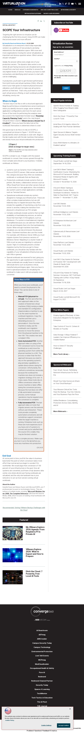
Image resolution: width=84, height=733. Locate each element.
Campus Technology (42, 647)
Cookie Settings (46, 725)
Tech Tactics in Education (42, 698)
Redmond (42, 677)
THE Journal (42, 706)
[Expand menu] (79, 4)
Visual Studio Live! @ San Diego (65, 161)
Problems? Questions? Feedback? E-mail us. (42, 731)
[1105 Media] (42, 620)
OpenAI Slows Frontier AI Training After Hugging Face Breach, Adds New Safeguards (66, 108)
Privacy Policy (68, 65)
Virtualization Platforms (33, 13)
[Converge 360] (42, 611)
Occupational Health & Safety (42, 668)
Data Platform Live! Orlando (63, 242)
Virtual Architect (9, 25)
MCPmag (42, 660)
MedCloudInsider (42, 664)
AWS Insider (42, 639)
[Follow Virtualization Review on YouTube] (72, 4)
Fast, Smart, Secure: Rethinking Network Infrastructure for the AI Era (65, 372)
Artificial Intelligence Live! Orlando (65, 212)
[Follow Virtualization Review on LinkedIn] (60, 4)
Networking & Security (68, 9)
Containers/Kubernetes (30, 9)
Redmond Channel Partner (42, 681)
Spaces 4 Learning (42, 689)
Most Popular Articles (62, 100)
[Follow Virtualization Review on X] (63, 4)
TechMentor (42, 693)
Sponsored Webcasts (62, 365)
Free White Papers (61, 310)
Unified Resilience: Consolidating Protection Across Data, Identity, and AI (65, 402)
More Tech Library (60, 354)
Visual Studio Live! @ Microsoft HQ (66, 297)
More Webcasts (59, 411)
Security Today (42, 685)
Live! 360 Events (42, 656)
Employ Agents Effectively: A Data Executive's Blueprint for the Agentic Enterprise (66, 317)
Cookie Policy (9, 720)
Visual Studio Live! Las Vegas (64, 288)
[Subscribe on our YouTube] (60, 32)
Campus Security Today (42, 643)
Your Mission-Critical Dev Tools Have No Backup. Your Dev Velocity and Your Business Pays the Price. (66, 391)
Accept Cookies (63, 725)
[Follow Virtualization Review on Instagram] (69, 4)
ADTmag (42, 635)
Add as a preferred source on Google (50, 4)
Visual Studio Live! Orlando (63, 251)
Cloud (10, 9)
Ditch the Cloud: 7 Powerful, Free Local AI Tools (34, 573)
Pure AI (42, 672)
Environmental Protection (42, 651)
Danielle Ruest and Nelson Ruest (15, 43)
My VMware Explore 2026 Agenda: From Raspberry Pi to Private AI (35, 530)
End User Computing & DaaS (49, 9)
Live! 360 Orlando (59, 204)
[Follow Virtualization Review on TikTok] (66, 4)
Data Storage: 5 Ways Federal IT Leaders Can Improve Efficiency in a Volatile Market (66, 337)
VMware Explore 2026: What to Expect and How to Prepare (34, 553)
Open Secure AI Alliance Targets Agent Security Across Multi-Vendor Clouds (66, 134)
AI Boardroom (42, 630)
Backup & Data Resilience (51, 13)
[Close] (70, 709)
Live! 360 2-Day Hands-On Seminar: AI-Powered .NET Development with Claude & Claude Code (67, 261)
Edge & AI (17, 9)
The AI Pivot (42, 702)
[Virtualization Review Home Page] (15, 4)
